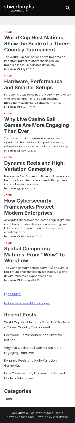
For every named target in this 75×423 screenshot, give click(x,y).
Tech (9, 32)
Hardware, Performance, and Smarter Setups (34, 84)
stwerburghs (19, 6)
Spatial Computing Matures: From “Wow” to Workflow (34, 255)
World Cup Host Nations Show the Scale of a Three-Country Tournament (37, 43)
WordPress (60, 417)
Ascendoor (26, 417)
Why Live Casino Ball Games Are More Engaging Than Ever (36, 125)
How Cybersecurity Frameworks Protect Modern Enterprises (29, 207)
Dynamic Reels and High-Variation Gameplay (35, 166)
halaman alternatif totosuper (27, 303)
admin (12, 69)
